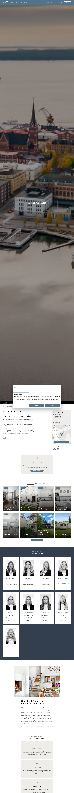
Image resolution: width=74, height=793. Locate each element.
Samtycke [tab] (21, 390)
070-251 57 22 (45, 620)
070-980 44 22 (45, 587)
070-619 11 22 (28, 620)
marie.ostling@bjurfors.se (46, 584)
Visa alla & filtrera (37, 540)
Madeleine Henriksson (11, 646)
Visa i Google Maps (60, 442)
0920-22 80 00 (58, 422)
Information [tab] (37, 390)
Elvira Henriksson (63, 578)
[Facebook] (54, 449)
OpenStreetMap (64, 425)
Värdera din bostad (37, 470)
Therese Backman (11, 578)
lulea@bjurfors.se (60, 420)
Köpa (12, 2)
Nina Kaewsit (28, 578)
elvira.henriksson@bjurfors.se (63, 583)
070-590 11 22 (28, 587)
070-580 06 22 (10, 654)
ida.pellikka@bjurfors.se (45, 617)
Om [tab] (53, 390)
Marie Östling (45, 578)
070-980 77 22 (10, 587)
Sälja (16, 2)
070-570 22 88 (10, 620)
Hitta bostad (24, 2)
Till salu (5, 402)
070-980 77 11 (63, 586)
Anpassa (36, 405)
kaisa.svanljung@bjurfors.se (10, 617)
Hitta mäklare (59, 2)
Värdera (67, 2)
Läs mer (4, 437)
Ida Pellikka (46, 612)
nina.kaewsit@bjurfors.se (28, 584)
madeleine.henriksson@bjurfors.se (11, 651)
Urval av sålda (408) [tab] (40, 483)
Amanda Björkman (63, 612)
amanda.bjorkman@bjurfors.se (63, 617)
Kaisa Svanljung (11, 612)
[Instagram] (58, 449)
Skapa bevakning (49, 2)
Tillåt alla (52, 405)
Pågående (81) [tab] (30, 483)
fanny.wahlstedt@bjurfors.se (28, 617)
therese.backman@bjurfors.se (11, 584)
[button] (61, 434)
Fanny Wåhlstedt (28, 612)
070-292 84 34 (63, 620)
